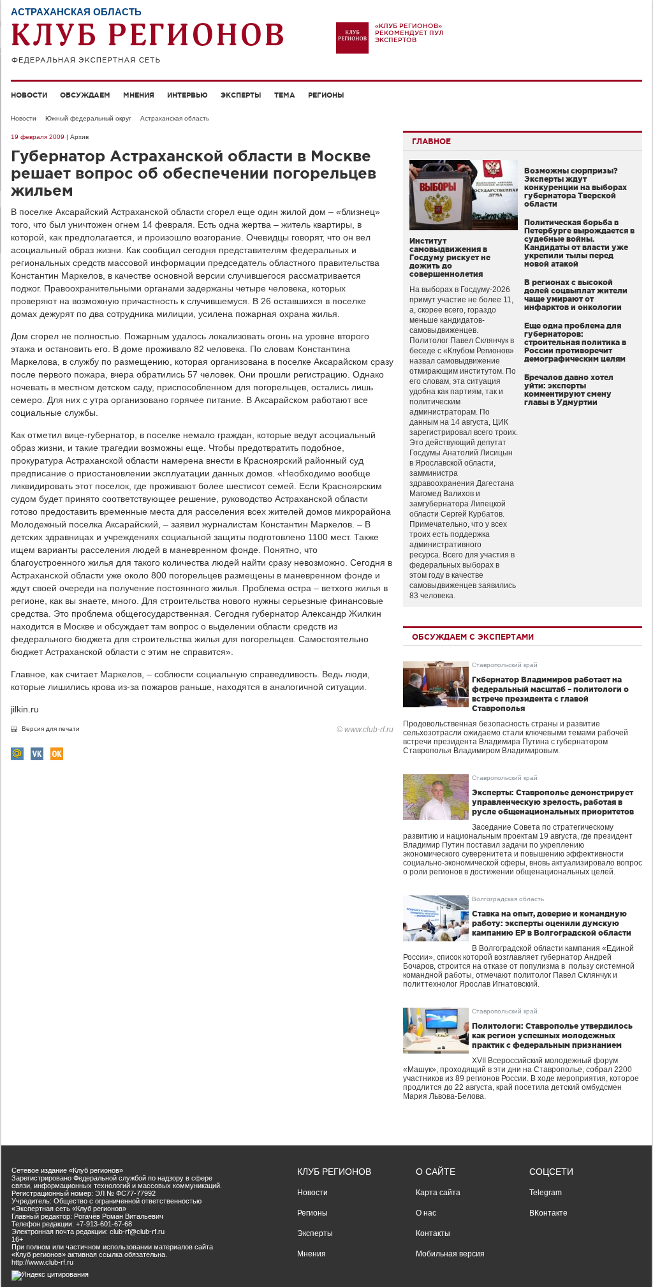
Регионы (326, 95)
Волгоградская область (508, 898)
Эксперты (241, 95)
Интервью (187, 95)
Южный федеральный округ (88, 118)
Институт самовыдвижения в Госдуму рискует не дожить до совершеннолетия (449, 257)
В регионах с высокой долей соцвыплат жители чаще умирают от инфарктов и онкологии (575, 294)
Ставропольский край (505, 664)
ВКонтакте (548, 1213)
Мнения (138, 95)
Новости (29, 95)
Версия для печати (51, 728)
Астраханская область (174, 118)
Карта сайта (438, 1192)
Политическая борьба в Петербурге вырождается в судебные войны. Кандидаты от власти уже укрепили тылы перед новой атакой (579, 243)
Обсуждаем (85, 95)
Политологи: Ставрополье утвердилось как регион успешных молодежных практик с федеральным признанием (552, 1035)
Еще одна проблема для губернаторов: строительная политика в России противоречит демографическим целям (575, 342)
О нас (426, 1213)
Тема (284, 95)
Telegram (545, 1192)
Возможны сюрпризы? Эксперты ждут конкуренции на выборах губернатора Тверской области (575, 187)
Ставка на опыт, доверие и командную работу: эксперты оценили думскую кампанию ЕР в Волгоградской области (551, 923)
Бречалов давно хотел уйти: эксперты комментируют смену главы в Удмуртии (568, 389)
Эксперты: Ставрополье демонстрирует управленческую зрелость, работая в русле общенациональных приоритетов (553, 802)
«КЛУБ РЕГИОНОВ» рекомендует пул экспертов (409, 32)
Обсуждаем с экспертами (473, 637)
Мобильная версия (450, 1253)
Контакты (433, 1233)
